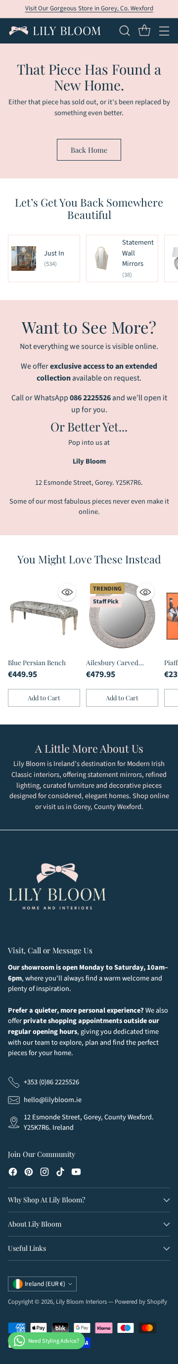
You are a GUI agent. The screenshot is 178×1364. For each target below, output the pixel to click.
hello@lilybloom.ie (53, 1100)
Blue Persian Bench (37, 662)
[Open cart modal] (144, 31)
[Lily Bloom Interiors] (55, 31)
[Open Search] (124, 31)
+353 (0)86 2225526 (51, 1082)
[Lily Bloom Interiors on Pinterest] (29, 1173)
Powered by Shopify (141, 1301)
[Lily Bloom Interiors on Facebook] (13, 1173)
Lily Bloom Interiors (81, 1301)
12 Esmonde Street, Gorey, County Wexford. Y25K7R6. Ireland (89, 1122)
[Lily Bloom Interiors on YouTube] (76, 1173)
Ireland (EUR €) (45, 1283)
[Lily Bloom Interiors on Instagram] (44, 1173)
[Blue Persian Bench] (44, 615)
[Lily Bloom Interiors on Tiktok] (60, 1173)
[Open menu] (164, 31)
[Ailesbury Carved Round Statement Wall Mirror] (122, 615)
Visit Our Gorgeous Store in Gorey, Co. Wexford (89, 8)
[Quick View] (67, 592)
